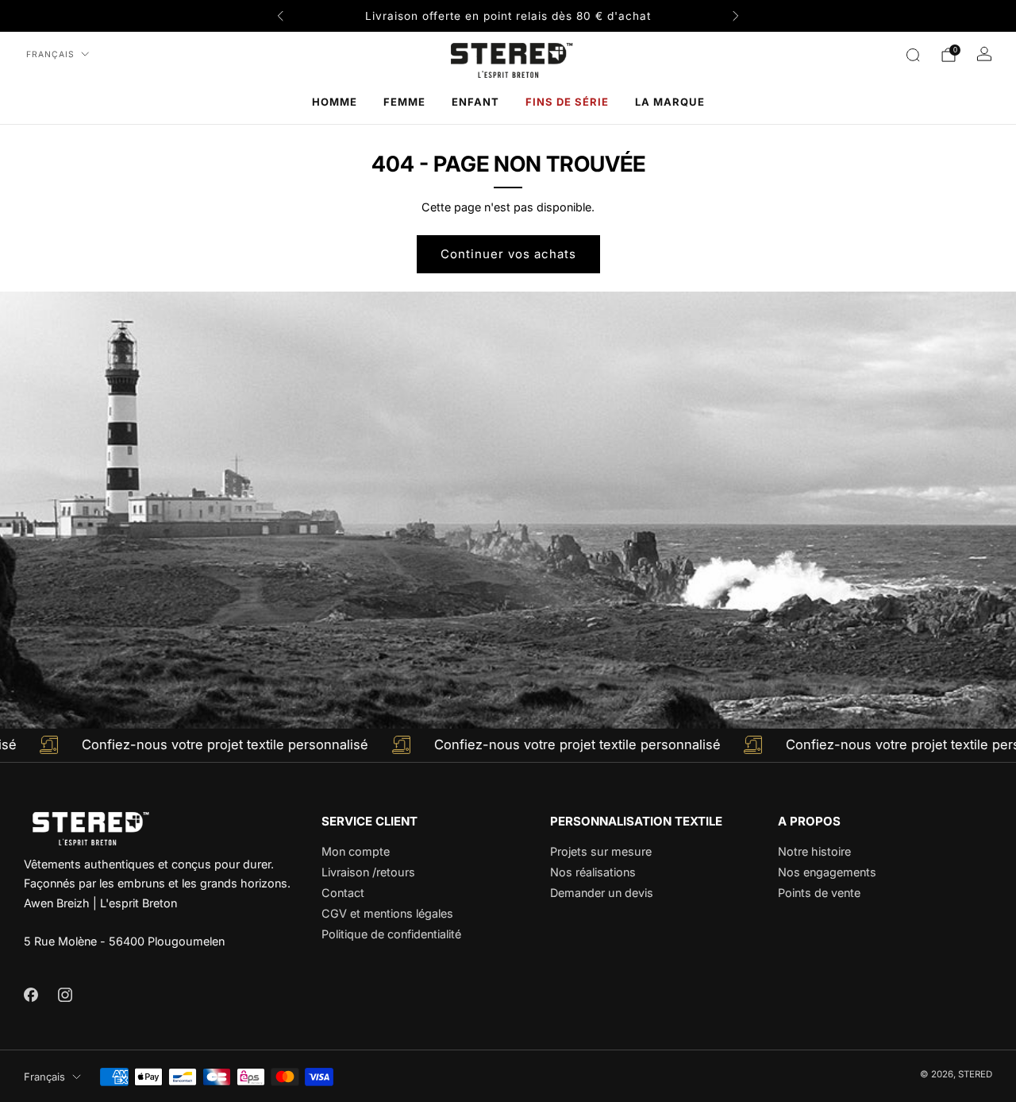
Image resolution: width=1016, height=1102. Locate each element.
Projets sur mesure (601, 851)
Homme (334, 101)
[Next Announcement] (735, 16)
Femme (404, 101)
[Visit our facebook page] (30, 994)
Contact (342, 892)
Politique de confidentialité (391, 934)
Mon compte (355, 851)
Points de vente (819, 892)
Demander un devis (601, 892)
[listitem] (508, 16)
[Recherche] (913, 55)
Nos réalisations (593, 872)
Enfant (475, 101)
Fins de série (567, 101)
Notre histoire (814, 851)
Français (50, 54)
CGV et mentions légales (387, 913)
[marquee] (508, 745)
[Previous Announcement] (280, 16)
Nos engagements (827, 872)
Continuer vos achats (508, 253)
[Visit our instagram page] (65, 994)
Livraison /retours (368, 872)
